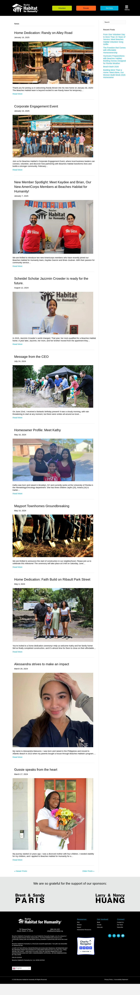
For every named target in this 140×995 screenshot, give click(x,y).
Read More (17, 94)
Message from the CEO (31, 356)
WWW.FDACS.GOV (56, 951)
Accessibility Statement (121, 979)
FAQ (78, 922)
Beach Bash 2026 (111, 67)
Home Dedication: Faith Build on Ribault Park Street (52, 579)
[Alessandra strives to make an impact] (53, 710)
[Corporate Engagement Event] (53, 136)
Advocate (100, 927)
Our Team (120, 925)
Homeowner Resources (84, 929)
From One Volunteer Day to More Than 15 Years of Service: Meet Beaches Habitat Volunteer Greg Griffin (114, 39)
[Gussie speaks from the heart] (53, 814)
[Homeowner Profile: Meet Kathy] (53, 460)
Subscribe (120, 927)
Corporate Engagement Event (36, 106)
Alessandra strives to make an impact (41, 664)
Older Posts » (88, 871)
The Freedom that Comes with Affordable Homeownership (114, 50)
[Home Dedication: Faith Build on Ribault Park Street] (53, 615)
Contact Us (120, 922)
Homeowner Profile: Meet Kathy (37, 430)
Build (98, 922)
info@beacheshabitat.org (55, 931)
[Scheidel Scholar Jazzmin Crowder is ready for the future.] (53, 313)
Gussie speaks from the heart (35, 769)
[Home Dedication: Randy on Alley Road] (53, 62)
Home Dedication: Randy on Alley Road (43, 33)
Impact (79, 927)
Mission (79, 925)
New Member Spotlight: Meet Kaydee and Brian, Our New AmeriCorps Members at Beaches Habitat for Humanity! (52, 186)
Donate (99, 925)
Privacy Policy (108, 979)
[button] (62, 8)
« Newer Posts (20, 871)
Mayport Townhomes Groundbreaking (41, 506)
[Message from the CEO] (53, 386)
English (18, 968)
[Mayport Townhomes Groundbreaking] (53, 536)
